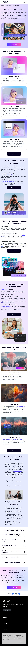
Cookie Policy (6, 639)
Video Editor (8, 5)
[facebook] (3, 606)
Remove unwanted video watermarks (13, 439)
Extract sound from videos (7, 174)
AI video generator (10, 375)
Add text (4, 289)
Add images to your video (7, 181)
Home (2, 5)
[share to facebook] (13, 594)
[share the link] (19, 594)
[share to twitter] (16, 594)
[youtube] (4, 606)
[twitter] (6, 606)
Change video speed (6, 306)
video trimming (17, 471)
